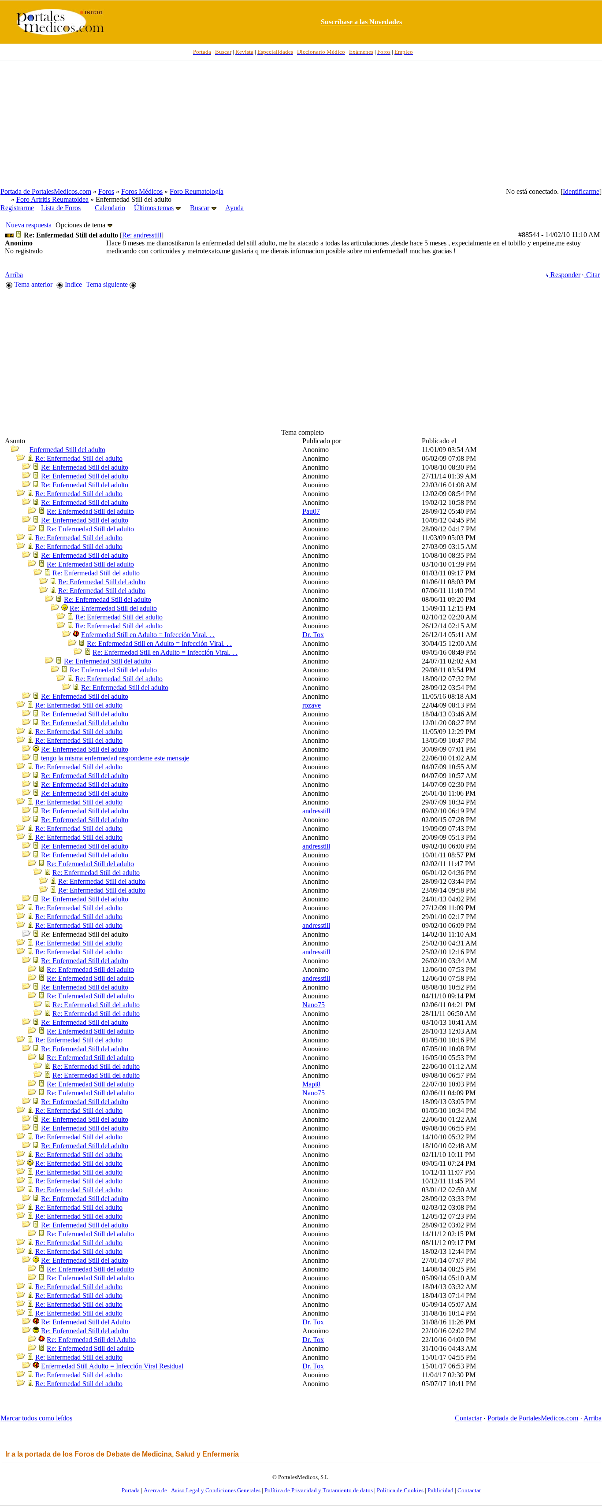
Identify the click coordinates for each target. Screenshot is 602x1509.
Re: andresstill (141, 235)
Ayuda (234, 207)
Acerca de (155, 1490)
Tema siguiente (108, 284)
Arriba (14, 274)
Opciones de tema (81, 225)
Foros (106, 191)
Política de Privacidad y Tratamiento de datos (318, 1490)
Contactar (468, 1418)
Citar (592, 274)
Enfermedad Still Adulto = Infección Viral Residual (112, 1366)
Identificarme (581, 191)
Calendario (110, 207)
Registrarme (17, 207)
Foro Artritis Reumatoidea (52, 199)
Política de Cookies (400, 1490)
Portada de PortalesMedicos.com (45, 191)
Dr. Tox (313, 634)
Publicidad (440, 1490)
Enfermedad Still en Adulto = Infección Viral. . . (148, 634)
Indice (72, 284)
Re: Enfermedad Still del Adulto (85, 1322)
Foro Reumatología (196, 191)
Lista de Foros (61, 207)
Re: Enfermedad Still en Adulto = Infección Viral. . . (159, 643)
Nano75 (313, 1004)
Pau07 (311, 511)
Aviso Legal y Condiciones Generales (215, 1490)
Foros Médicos (142, 191)
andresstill (316, 811)
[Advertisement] (301, 123)
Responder (564, 274)
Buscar (199, 207)
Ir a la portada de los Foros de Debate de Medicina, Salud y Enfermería (122, 1454)
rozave (311, 705)
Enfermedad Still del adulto (67, 449)
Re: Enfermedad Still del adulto (79, 458)
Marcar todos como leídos (36, 1418)
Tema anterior (32, 284)
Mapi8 (311, 1084)
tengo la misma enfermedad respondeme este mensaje (115, 758)
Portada (131, 1490)
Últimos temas (154, 207)
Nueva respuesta (29, 225)
